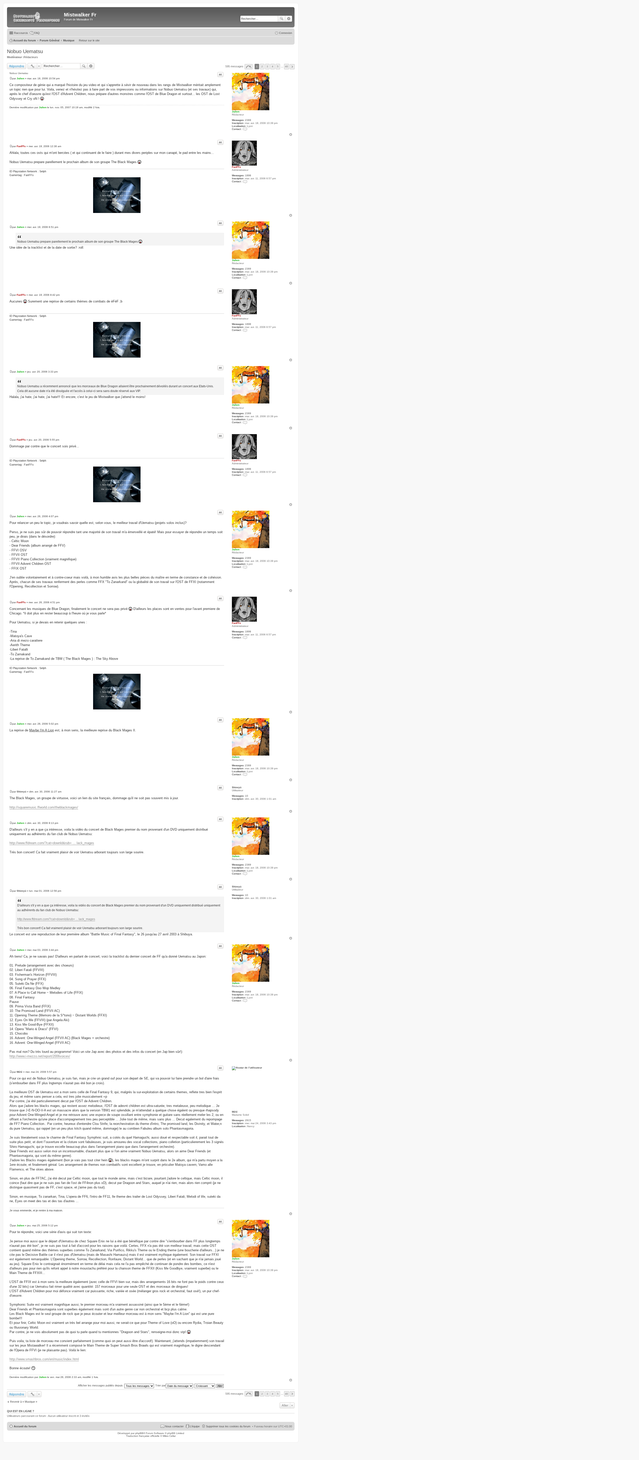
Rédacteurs (31, 57)
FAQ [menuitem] (37, 32)
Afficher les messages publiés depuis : (101, 1385)
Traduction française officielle (143, 1436)
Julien (235, 111)
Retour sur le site (89, 40)
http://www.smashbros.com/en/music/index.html (44, 1359)
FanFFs (236, 167)
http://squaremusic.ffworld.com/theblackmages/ (43, 807)
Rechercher (281, 19)
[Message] (10, 78)
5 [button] (278, 66)
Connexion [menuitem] (285, 32)
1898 (248, 175)
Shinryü (236, 787)
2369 (248, 120)
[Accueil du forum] (36, 17)
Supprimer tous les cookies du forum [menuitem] (228, 1426)
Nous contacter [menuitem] (174, 1426)
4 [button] (272, 66)
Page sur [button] (249, 66)
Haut (290, 134)
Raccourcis (21, 32)
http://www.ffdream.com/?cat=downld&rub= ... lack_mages (51, 843)
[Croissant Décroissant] (205, 1385)
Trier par (160, 1385)
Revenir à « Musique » (23, 1401)
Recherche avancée (288, 19)
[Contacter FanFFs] (245, 181)
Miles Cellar (169, 1436)
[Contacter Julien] (245, 129)
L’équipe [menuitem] (195, 1426)
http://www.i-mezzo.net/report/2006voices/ (39, 1056)
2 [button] (262, 66)
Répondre (16, 66)
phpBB (139, 1433)
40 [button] (286, 66)
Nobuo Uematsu (25, 51)
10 (246, 795)
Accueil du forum (25, 1426)
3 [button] (267, 66)
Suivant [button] (292, 66)
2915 (248, 1120)
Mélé (235, 1111)
